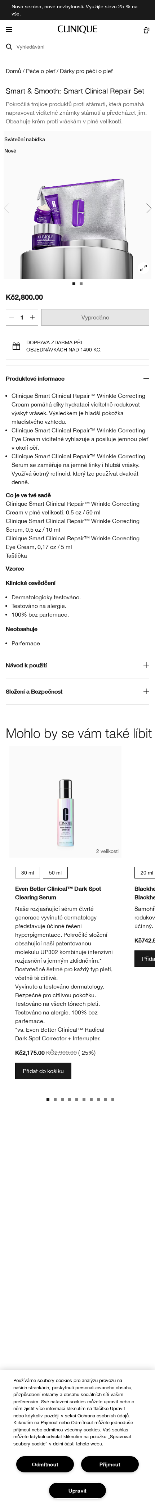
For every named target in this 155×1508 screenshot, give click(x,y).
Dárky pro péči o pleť (86, 71)
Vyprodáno (95, 317)
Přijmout (109, 1464)
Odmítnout (45, 1464)
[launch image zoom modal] (143, 268)
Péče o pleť (40, 71)
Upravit (77, 1490)
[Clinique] (77, 29)
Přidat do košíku (43, 1071)
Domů (13, 71)
